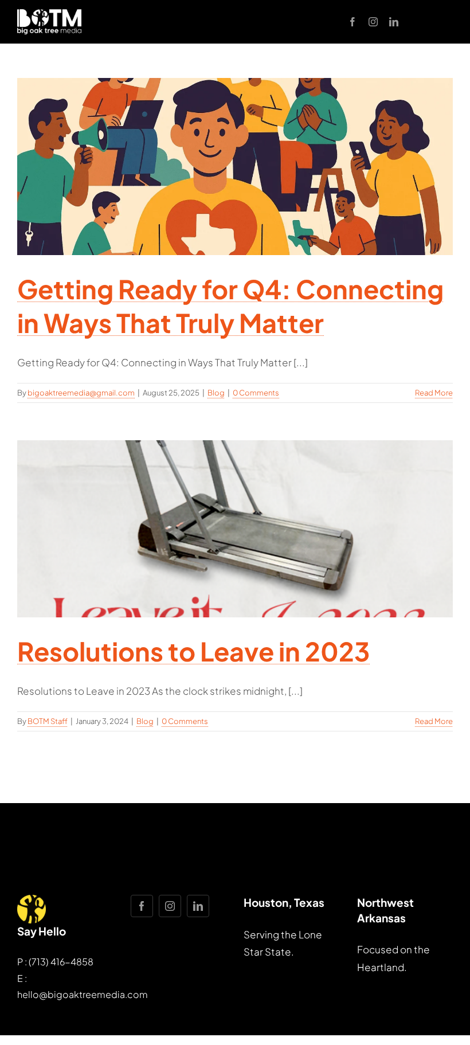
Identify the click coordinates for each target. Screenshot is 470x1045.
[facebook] (352, 21)
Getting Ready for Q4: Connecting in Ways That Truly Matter (230, 305)
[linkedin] (393, 21)
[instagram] (373, 21)
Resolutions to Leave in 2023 (193, 651)
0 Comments (256, 392)
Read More (434, 392)
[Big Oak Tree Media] (49, 13)
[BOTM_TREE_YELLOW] (31, 899)
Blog (216, 392)
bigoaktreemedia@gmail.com (81, 392)
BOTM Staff (48, 721)
